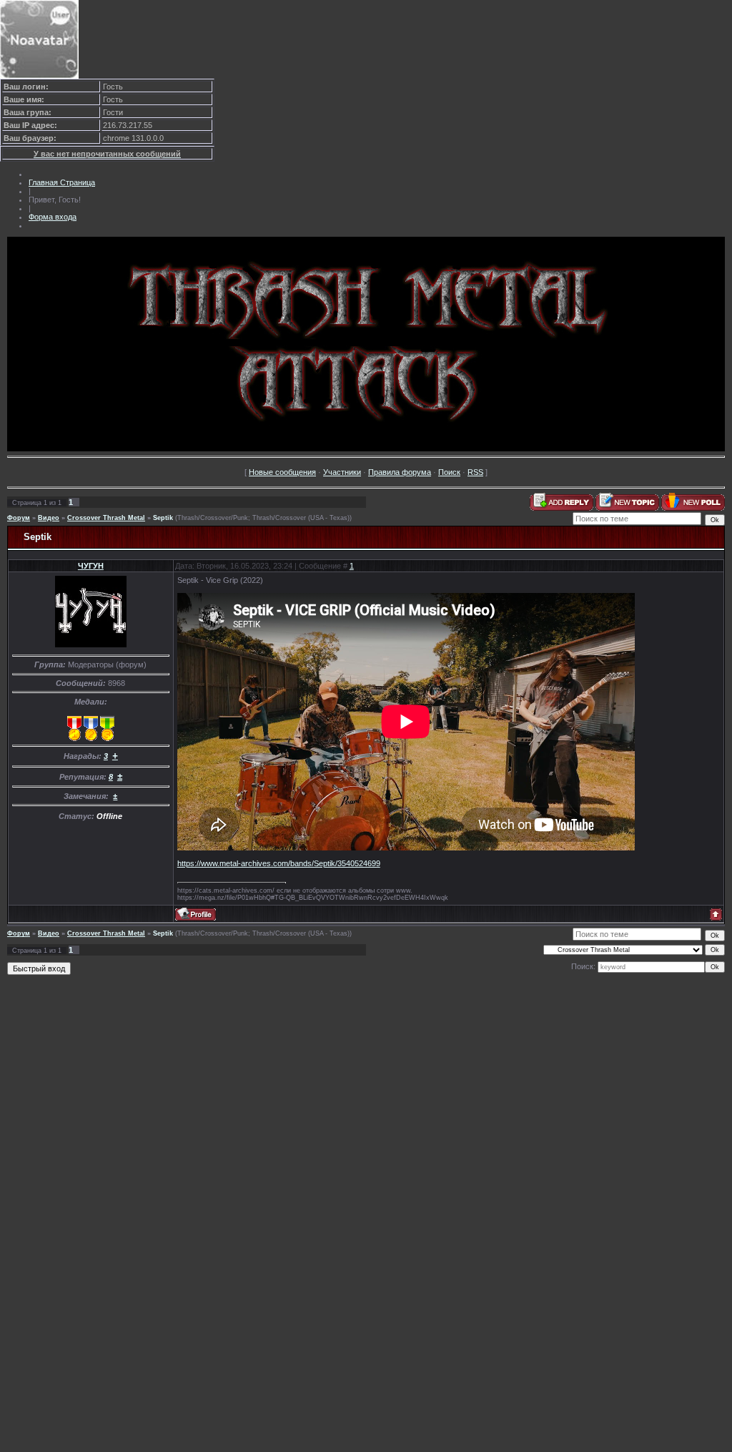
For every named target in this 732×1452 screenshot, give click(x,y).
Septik (163, 517)
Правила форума (399, 472)
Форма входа (52, 216)
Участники (342, 472)
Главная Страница (62, 182)
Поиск (449, 472)
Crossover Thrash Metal (106, 517)
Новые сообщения (282, 472)
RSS (475, 472)
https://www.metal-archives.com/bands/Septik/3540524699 (278, 863)
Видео (48, 517)
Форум (18, 517)
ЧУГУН (91, 565)
